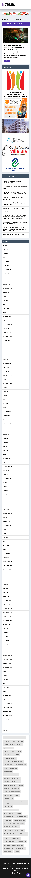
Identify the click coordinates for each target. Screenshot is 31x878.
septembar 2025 (7, 289)
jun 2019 (5, 585)
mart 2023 (6, 407)
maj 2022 (5, 446)
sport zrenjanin (19, 830)
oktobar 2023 (7, 379)
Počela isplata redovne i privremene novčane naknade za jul (13, 235)
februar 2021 (7, 506)
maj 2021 (5, 494)
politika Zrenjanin (9, 816)
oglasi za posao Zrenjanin (11, 795)
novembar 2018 (7, 612)
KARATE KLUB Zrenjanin (10, 768)
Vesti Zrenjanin (21, 841)
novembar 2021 (7, 470)
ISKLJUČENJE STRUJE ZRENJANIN (12, 751)
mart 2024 (6, 360)
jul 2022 (5, 438)
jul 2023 (5, 391)
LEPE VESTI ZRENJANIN (10, 785)
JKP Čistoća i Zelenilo (10, 758)
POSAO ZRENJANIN (22, 816)
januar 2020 (6, 557)
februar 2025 (7, 316)
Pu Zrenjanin (8, 820)
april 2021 (6, 498)
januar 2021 (6, 510)
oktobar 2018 (7, 616)
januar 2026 (6, 273)
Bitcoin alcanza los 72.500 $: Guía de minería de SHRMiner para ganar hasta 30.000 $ (14, 210)
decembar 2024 (7, 324)
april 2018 (6, 640)
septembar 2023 (7, 383)
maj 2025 (5, 304)
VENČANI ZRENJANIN (9, 841)
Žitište (17, 851)
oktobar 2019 (7, 569)
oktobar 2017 (7, 663)
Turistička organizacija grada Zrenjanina (13, 834)
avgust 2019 (6, 577)
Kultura (15, 52)
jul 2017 (5, 675)
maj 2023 (5, 399)
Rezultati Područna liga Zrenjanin (14, 823)
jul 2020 (5, 533)
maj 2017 (5, 683)
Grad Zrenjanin (8, 748)
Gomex (6, 744)
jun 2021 (5, 490)
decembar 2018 (7, 608)
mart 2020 (6, 549)
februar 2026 (7, 269)
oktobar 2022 (7, 427)
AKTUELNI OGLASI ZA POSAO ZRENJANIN (14, 738)
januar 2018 (6, 652)
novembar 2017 (7, 660)
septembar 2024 (7, 336)
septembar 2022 (7, 431)
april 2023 (6, 403)
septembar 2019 (7, 573)
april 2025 (6, 308)
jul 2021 (5, 486)
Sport (17, 866)
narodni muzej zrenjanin (11, 788)
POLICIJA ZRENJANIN (9, 813)
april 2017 (6, 687)
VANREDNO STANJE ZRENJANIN (12, 838)
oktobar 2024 (7, 332)
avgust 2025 (6, 292)
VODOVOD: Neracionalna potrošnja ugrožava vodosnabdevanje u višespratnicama (13, 181)
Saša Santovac (8, 827)
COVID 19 (6, 741)
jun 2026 (5, 253)
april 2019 (6, 592)
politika (19, 813)
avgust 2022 (6, 435)
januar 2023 (6, 415)
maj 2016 (5, 731)
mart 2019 (6, 596)
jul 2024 (5, 344)
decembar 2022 (7, 419)
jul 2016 (5, 723)
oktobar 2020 (7, 521)
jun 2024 (5, 348)
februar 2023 (7, 411)
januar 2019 (6, 604)
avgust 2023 (6, 387)
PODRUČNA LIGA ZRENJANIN (11, 810)
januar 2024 (6, 367)
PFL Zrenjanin (8, 806)
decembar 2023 (7, 371)
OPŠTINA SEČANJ (8, 798)
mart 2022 (6, 454)
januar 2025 (6, 320)
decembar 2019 (7, 561)
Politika (11, 866)
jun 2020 (5, 537)
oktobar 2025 (7, 285)
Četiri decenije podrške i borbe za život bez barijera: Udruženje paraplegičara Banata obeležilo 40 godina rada (14, 217)
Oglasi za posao (16, 868)
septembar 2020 (7, 525)
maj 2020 (5, 541)
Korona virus (8, 771)
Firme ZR (15, 870)
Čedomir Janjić (8, 851)
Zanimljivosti (6, 868)
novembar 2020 (7, 517)
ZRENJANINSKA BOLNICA (18, 848)
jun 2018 (5, 632)
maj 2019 (5, 588)
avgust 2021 (6, 482)
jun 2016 (5, 727)
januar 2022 (6, 462)
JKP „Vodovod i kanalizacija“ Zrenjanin (15, 765)
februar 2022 (7, 458)
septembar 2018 (7, 620)
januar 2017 (6, 699)
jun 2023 (5, 395)
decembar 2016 (7, 703)
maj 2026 (5, 257)
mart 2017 (6, 691)
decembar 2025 (7, 277)
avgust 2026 (6, 245)
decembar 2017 (7, 656)
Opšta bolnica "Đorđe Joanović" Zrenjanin (13, 802)
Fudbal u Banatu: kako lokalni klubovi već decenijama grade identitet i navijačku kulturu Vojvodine (15, 229)
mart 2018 (6, 644)
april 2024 (6, 356)
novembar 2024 (7, 328)
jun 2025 (5, 300)
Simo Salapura (8, 830)
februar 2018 (7, 648)
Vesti (6, 866)
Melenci (20, 785)
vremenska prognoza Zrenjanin (13, 845)
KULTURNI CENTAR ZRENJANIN (12, 778)
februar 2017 (7, 695)
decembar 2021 (7, 466)
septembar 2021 (7, 478)
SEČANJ (17, 827)
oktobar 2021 (7, 474)
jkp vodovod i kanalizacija (11, 754)
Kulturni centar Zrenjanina (12, 781)
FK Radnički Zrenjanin (17, 741)
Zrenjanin (7, 848)
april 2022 (6, 450)
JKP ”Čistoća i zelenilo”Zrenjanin (13, 761)
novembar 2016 (7, 707)
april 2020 (6, 545)
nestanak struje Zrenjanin (12, 791)
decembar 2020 (7, 513)
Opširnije (7, 61)
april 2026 (6, 261)
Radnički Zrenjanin (19, 820)
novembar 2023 (7, 375)
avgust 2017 (6, 671)
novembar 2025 (7, 281)
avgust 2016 (6, 719)
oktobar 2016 (7, 711)
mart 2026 (6, 265)
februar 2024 (7, 363)
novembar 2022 (7, 423)
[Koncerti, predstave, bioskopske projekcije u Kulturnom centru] (15, 35)
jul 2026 (5, 249)
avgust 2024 (6, 340)
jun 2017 (5, 679)
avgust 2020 (6, 529)
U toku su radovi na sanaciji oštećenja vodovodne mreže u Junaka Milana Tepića (15, 193)
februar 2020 (7, 553)
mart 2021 (6, 502)
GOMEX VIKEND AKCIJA (16, 744)
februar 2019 (7, 600)
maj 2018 (5, 636)
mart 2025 (6, 312)
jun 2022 (5, 442)
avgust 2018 (6, 624)
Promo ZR (25, 868)
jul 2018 (5, 628)
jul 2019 (5, 581)
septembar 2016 (7, 715)
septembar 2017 (7, 667)
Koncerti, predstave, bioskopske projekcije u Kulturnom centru (14, 47)
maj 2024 (5, 352)
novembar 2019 (7, 565)
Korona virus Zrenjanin (11, 775)
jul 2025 (5, 296)
